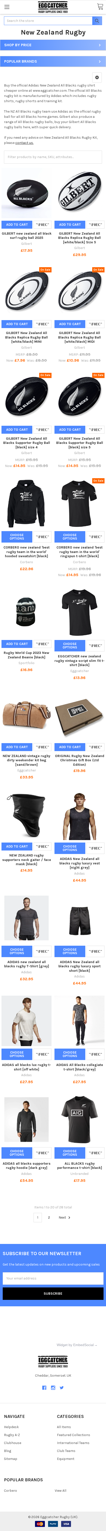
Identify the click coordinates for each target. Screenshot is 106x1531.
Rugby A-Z (12, 1435)
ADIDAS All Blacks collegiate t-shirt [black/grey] (79, 1067)
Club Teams (66, 1451)
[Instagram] (53, 1388)
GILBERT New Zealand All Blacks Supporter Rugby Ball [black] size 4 (26, 442)
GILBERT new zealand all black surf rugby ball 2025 (27, 235)
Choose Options (17, 537)
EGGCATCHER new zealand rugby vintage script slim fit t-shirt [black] (79, 660)
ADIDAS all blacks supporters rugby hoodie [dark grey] (27, 1165)
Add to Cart (17, 224)
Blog (7, 1451)
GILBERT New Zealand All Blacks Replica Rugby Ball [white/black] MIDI (79, 337)
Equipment (65, 1459)
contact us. (24, 143)
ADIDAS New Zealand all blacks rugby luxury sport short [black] (79, 966)
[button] (97, 77)
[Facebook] (44, 1388)
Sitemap (10, 1459)
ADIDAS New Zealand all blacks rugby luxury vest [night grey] (79, 863)
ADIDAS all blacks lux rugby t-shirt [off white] (26, 1067)
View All (60, 1490)
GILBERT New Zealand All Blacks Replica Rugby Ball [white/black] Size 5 (79, 237)
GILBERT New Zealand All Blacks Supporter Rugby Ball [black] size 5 (79, 442)
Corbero (10, 1490)
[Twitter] (62, 1388)
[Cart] (100, 7)
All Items (64, 1427)
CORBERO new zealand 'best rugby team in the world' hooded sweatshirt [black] (26, 551)
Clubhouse (12, 1443)
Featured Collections (73, 1435)
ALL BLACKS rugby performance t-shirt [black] (79, 1165)
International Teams (73, 1443)
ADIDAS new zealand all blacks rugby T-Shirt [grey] (26, 964)
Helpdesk (11, 1427)
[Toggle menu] (7, 7)
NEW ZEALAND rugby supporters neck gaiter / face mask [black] (26, 859)
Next (63, 1217)
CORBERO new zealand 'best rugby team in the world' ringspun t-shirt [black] (79, 551)
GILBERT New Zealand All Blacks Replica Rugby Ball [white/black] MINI (26, 337)
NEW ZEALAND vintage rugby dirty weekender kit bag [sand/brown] (26, 760)
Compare (43, 225)
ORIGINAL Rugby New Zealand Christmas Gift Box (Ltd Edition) (79, 760)
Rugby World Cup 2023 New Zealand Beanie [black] (26, 655)
